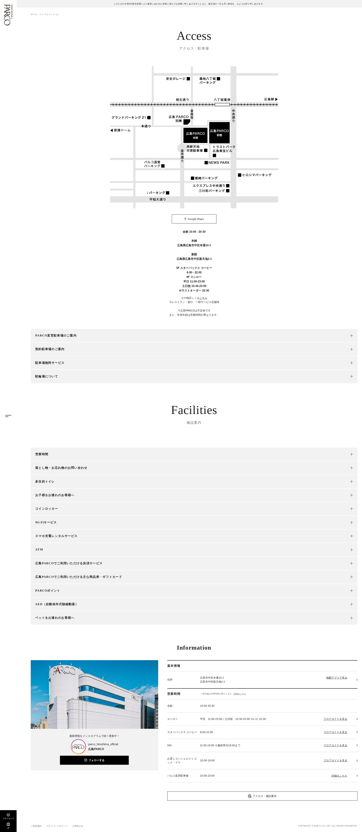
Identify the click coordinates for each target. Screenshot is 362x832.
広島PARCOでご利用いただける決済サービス (69, 563)
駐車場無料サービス (50, 362)
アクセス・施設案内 (264, 796)
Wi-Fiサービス (46, 522)
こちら (203, 297)
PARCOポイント (47, 590)
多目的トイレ (45, 481)
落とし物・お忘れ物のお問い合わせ (61, 467)
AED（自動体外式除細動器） (56, 604)
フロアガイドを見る (335, 718)
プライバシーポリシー (57, 826)
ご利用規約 (36, 826)
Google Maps (196, 218)
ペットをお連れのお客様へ (54, 617)
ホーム (34, 14)
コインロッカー (46, 508)
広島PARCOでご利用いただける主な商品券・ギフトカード (78, 576)
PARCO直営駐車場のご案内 (56, 335)
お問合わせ (77, 826)
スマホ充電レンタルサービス (56, 536)
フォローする (96, 760)
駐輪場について (46, 376)
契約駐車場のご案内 (50, 349)
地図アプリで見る (336, 677)
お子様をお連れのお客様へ (54, 495)
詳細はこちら (240, 694)
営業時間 (41, 454)
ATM (39, 549)
